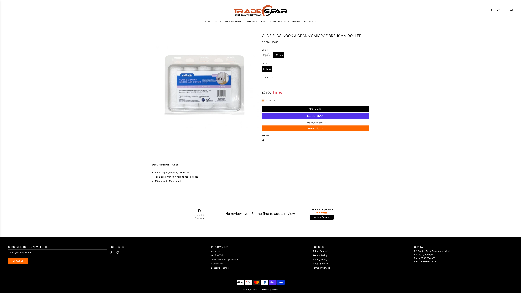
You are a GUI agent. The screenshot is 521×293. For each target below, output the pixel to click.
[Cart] (511, 10)
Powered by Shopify (270, 290)
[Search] (491, 10)
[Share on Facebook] (263, 140)
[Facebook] (111, 252)
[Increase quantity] (275, 83)
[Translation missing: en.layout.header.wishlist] (498, 10)
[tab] (160, 165)
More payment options (315, 123)
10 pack (267, 69)
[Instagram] (118, 252)
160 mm (279, 55)
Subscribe (18, 261)
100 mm (267, 55)
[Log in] (506, 10)
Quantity (267, 77)
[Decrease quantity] (265, 83)
